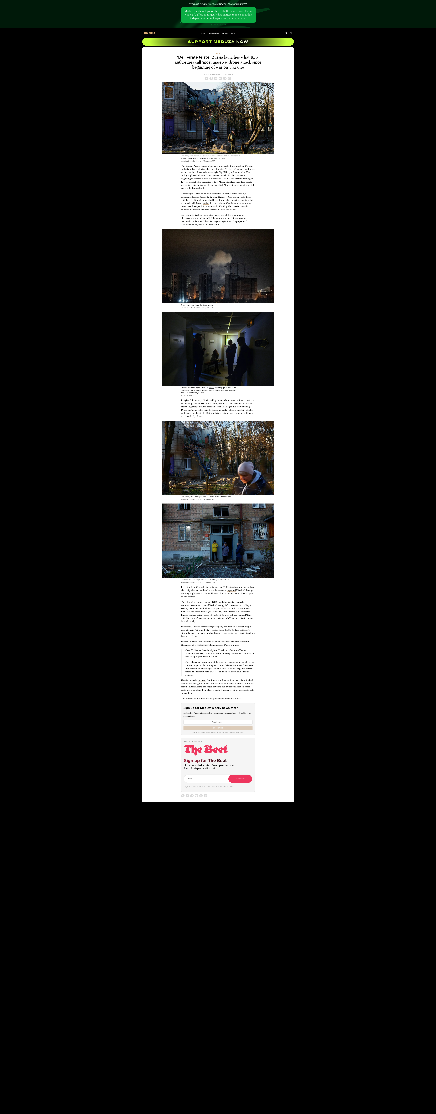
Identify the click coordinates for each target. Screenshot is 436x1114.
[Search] (286, 33)
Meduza (230, 74)
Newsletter (213, 33)
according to (207, 182)
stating (206, 203)
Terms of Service (235, 732)
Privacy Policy (222, 732)
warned (231, 627)
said (247, 169)
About (225, 33)
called (197, 176)
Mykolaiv (225, 210)
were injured (187, 185)
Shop (233, 33)
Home (202, 33)
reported (231, 590)
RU (291, 33)
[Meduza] (149, 32)
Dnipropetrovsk (208, 210)
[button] (218, 118)
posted (211, 388)
